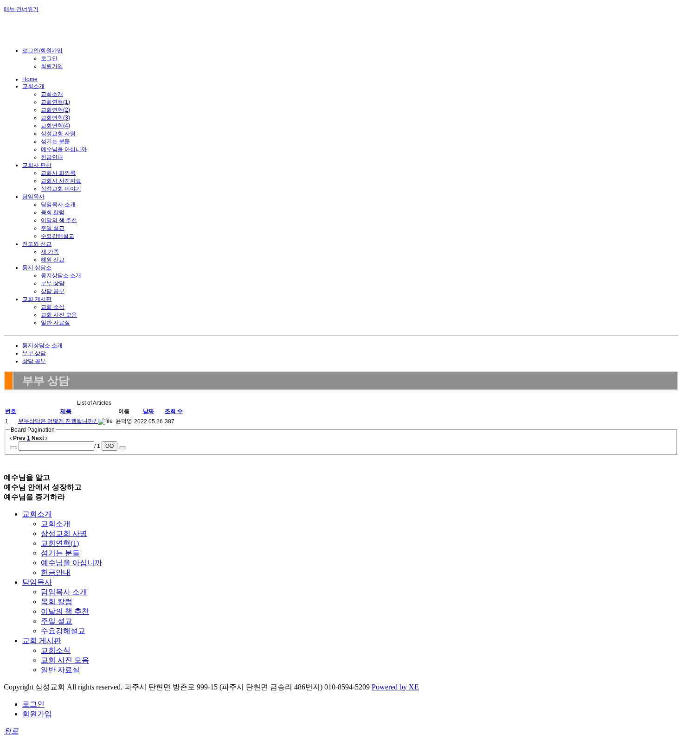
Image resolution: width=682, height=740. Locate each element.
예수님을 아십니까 (64, 149)
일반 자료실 (55, 322)
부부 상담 (52, 283)
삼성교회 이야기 (61, 188)
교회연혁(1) (55, 102)
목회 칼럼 (52, 212)
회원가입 (52, 66)
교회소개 (33, 86)
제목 (65, 411)
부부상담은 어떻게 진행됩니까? (58, 421)
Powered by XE (395, 687)
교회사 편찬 (36, 165)
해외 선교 (52, 259)
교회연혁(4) (55, 125)
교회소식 (56, 650)
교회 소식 (52, 307)
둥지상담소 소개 (61, 275)
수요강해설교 (57, 236)
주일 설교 (52, 228)
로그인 (49, 58)
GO (109, 446)
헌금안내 (52, 157)
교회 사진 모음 (59, 315)
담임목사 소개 (58, 204)
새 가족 (50, 252)
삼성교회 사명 (58, 133)
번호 (10, 411)
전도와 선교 (36, 244)
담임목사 (33, 196)
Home (30, 79)
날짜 (148, 411)
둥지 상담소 (36, 267)
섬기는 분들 (55, 141)
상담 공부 (52, 291)
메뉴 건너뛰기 (21, 9)
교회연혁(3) (55, 118)
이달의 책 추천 (59, 220)
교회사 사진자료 (61, 181)
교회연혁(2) (55, 110)
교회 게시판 (36, 299)
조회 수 (174, 411)
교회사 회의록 (58, 173)
